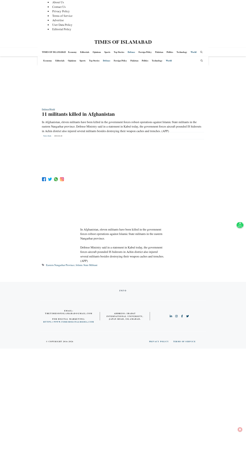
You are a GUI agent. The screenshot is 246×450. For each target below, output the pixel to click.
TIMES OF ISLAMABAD (123, 41)
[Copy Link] (62, 179)
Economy (72, 52)
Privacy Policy (61, 11)
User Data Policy (62, 25)
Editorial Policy (61, 29)
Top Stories (119, 52)
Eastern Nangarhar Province (60, 265)
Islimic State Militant (86, 265)
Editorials (84, 52)
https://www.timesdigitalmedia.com (68, 321)
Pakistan (159, 52)
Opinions (97, 52)
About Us (58, 2)
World (193, 52)
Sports (107, 52)
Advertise (58, 20)
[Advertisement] (123, 88)
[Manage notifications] (240, 429)
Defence (131, 52)
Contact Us (59, 7)
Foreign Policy (145, 52)
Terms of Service (62, 16)
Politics (170, 52)
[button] (201, 52)
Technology (182, 52)
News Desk (47, 136)
